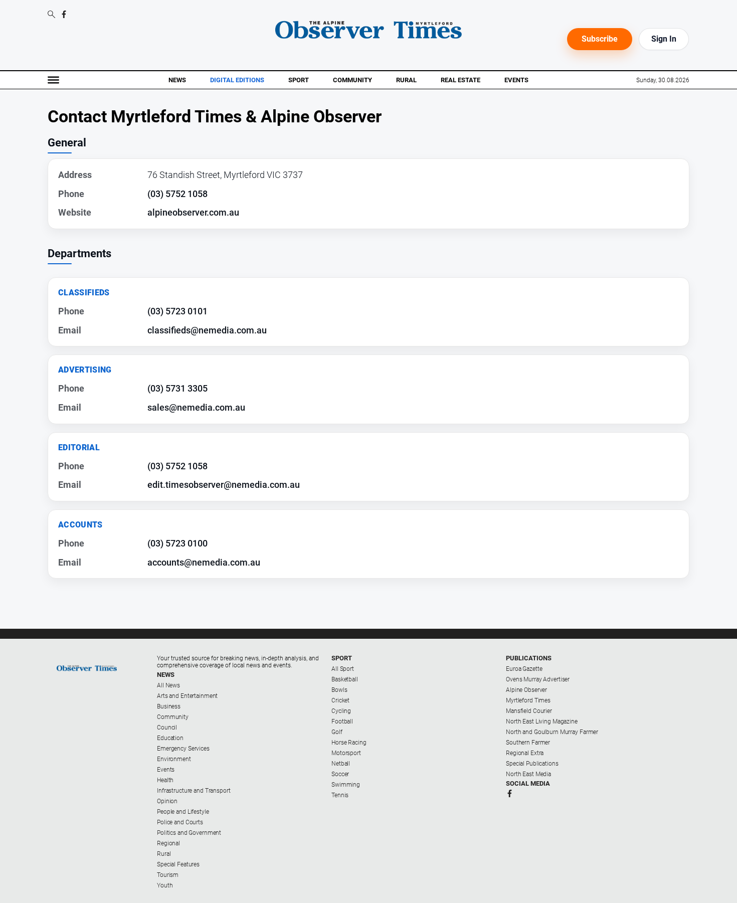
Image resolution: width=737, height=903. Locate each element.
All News (168, 685)
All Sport (342, 668)
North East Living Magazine (542, 721)
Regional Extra (524, 753)
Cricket (340, 700)
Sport (298, 80)
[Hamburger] (53, 80)
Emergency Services (183, 748)
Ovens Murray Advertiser (538, 679)
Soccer (340, 774)
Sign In (663, 39)
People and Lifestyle (183, 811)
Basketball (344, 679)
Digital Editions (237, 80)
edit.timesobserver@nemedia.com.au (223, 484)
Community (352, 80)
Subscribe (600, 39)
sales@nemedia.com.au (196, 407)
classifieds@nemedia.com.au (207, 330)
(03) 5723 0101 (177, 311)
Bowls (339, 689)
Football (342, 721)
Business (168, 706)
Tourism (167, 874)
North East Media (528, 774)
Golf (336, 732)
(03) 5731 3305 (177, 388)
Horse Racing (348, 742)
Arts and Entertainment (187, 695)
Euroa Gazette (524, 668)
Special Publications (532, 763)
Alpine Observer (526, 689)
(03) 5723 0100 (177, 543)
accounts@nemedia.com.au (203, 562)
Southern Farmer (528, 742)
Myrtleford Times (528, 700)
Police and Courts (180, 822)
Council (167, 727)
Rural (406, 80)
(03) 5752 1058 (177, 194)
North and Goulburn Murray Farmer (552, 732)
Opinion (167, 801)
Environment (174, 759)
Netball (340, 763)
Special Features (178, 864)
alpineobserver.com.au (193, 212)
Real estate (460, 80)
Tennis (339, 795)
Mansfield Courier (529, 710)
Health (165, 780)
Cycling (341, 710)
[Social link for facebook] (64, 14)
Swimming (345, 784)
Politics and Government (189, 832)
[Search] (51, 15)
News (177, 80)
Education (170, 738)
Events (516, 80)
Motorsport (346, 753)
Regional (168, 843)
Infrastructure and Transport (194, 790)
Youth (164, 885)
